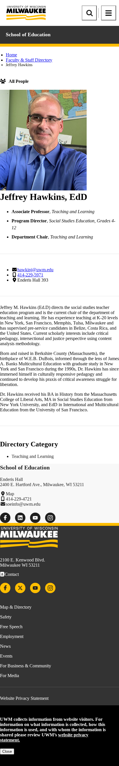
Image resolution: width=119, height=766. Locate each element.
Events (6, 656)
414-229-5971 (30, 274)
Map (10, 493)
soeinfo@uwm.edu (23, 504)
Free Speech (11, 626)
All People (19, 81)
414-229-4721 (19, 498)
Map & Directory (15, 607)
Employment (11, 636)
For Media (9, 675)
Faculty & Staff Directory (29, 60)
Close (7, 751)
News (5, 646)
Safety (6, 616)
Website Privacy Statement (24, 698)
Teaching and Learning (33, 456)
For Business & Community (25, 665)
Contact (12, 574)
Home (11, 54)
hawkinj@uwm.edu (35, 269)
